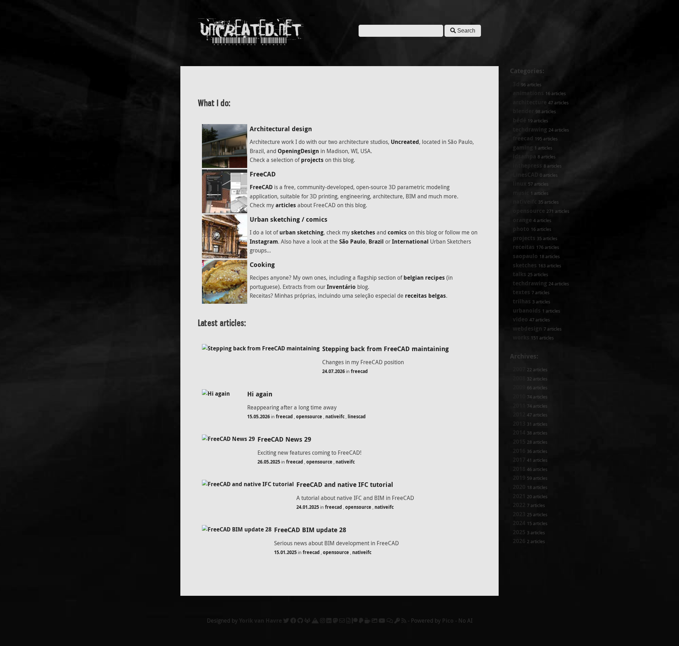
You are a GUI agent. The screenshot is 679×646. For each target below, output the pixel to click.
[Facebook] (293, 620)
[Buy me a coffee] (367, 620)
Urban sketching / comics (288, 219)
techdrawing (530, 129)
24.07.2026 (333, 371)
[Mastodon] (335, 620)
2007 (519, 369)
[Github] (300, 620)
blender (523, 111)
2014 (519, 432)
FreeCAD (263, 174)
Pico (448, 620)
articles (285, 205)
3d (516, 84)
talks (519, 274)
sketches (525, 265)
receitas (524, 247)
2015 (519, 442)
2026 (519, 541)
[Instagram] (322, 620)
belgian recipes (424, 277)
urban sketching (301, 232)
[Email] (342, 620)
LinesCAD (525, 175)
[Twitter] (286, 620)
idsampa (524, 156)
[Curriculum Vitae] (348, 620)
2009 (519, 387)
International (410, 241)
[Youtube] (382, 620)
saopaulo (525, 256)
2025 (519, 532)
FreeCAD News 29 (284, 439)
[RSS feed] (403, 620)
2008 (519, 378)
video (520, 319)
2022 (519, 505)
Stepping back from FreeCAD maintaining (385, 348)
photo (521, 229)
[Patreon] (355, 620)
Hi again (259, 394)
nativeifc (525, 201)
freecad (523, 138)
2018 (519, 469)
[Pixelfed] (374, 620)
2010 (519, 396)
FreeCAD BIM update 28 (310, 529)
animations (528, 93)
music (521, 193)
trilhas (522, 301)
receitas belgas (425, 295)
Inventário (341, 287)
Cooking (262, 264)
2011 (519, 405)
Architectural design (281, 128)
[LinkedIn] (328, 620)
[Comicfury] (390, 620)
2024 (519, 523)
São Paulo (352, 241)
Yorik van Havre (260, 620)
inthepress (527, 165)
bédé (519, 120)
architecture (530, 102)
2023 (519, 514)
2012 (519, 414)
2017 (519, 460)
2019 (519, 478)
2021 (519, 496)
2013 (519, 423)
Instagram (264, 241)
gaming (523, 147)
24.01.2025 (307, 507)
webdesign (527, 328)
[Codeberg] (315, 620)
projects (524, 238)
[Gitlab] (307, 620)
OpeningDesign (298, 151)
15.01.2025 (285, 552)
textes (521, 292)
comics (397, 232)
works (521, 337)
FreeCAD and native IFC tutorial (344, 484)
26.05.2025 (268, 462)
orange (522, 220)
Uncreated (405, 142)
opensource (529, 211)
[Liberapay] (361, 620)
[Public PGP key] (397, 620)
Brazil (376, 241)
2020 (519, 487)
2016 (519, 451)
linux (520, 183)
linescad (357, 416)
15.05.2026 (258, 416)
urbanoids (527, 310)
